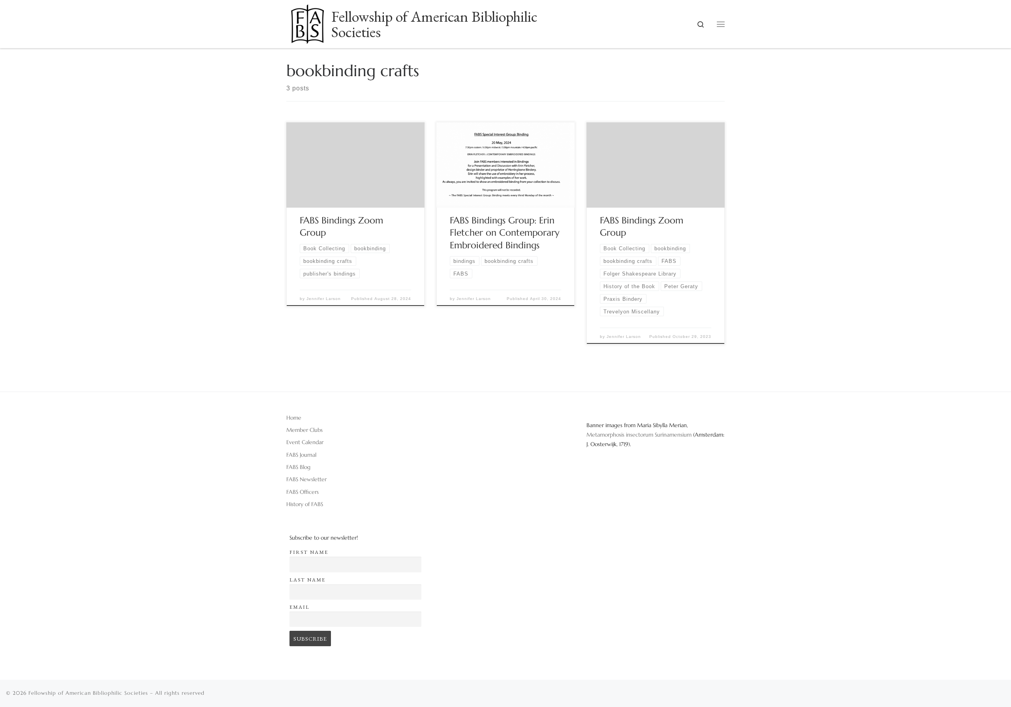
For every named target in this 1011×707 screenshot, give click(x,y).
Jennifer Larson (323, 298)
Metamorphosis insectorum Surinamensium (639, 434)
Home (293, 417)
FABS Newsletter (306, 479)
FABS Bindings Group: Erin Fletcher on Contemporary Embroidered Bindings (505, 233)
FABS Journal (301, 454)
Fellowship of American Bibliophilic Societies (88, 693)
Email (299, 607)
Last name (307, 579)
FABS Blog (298, 467)
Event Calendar (304, 442)
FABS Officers (302, 491)
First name (308, 552)
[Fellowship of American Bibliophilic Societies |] (307, 21)
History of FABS (304, 504)
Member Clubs (304, 429)
